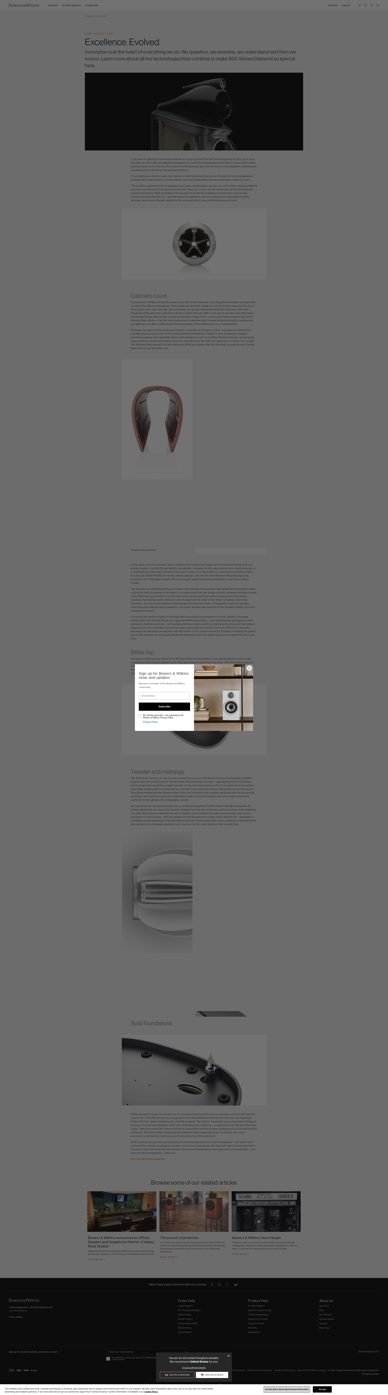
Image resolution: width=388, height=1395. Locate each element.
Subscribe (164, 706)
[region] (194, 1389)
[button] (212, 1375)
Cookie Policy (151, 1391)
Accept (322, 1389)
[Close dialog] (228, 1355)
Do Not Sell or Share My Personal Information (286, 1389)
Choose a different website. (194, 1367)
